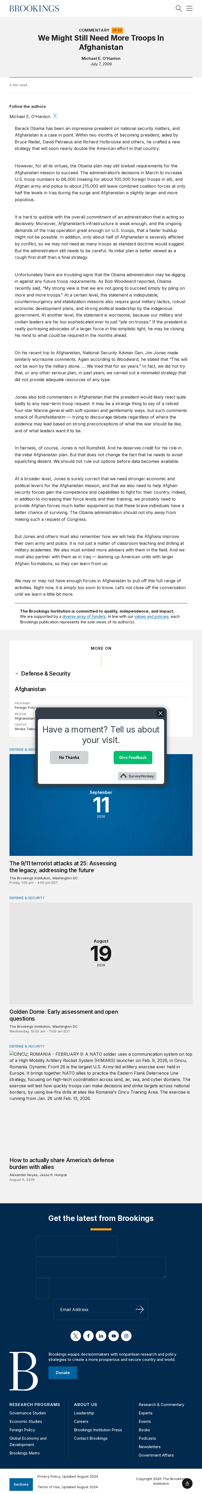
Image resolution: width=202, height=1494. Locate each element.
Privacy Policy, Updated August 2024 (67, 1476)
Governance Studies (27, 1412)
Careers (81, 1421)
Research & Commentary (161, 1404)
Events (145, 1421)
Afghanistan (30, 689)
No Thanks (69, 757)
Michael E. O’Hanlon (101, 58)
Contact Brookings (91, 1438)
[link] (45, 673)
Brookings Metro (24, 1453)
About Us (85, 1404)
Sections (21, 1484)
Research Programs (34, 1404)
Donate (63, 1372)
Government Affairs (156, 1455)
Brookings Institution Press (98, 1429)
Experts (146, 1412)
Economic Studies (25, 1421)
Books (144, 1429)
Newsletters (150, 1446)
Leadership (84, 1412)
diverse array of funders (84, 616)
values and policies (151, 616)
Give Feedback (133, 757)
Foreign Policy (26, 707)
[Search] (179, 8)
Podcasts (147, 1438)
